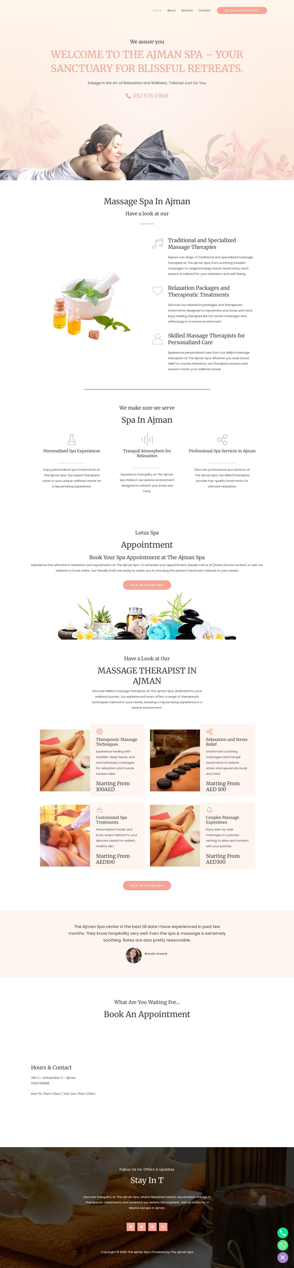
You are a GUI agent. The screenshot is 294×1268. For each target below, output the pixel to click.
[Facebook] (131, 1227)
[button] (242, 10)
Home (157, 10)
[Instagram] (152, 1227)
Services (187, 10)
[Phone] (282, 1233)
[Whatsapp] (282, 1245)
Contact (204, 10)
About (171, 10)
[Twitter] (141, 1227)
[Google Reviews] (163, 1227)
